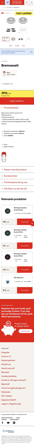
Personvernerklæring (6, 417)
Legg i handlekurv (17, 101)
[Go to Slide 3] (20, 39)
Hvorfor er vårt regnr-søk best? (13, 380)
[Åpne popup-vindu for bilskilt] (7, 2)
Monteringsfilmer (8, 360)
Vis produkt (25, 222)
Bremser (3, 7)
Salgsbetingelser (14, 419)
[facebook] (2, 422)
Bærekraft (5, 384)
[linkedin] (14, 422)
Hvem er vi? (6, 356)
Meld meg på (25, 331)
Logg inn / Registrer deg (11, 404)
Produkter (5, 352)
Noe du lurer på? (8, 368)
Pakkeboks (5, 392)
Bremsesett (9, 7)
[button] (17, 25)
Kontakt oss (6, 364)
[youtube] (8, 422)
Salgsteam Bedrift (8, 400)
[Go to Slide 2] (13, 39)
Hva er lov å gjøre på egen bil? (13, 388)
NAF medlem (6, 396)
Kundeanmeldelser (9, 376)
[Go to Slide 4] (28, 39)
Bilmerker (5, 372)
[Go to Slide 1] (5, 39)
